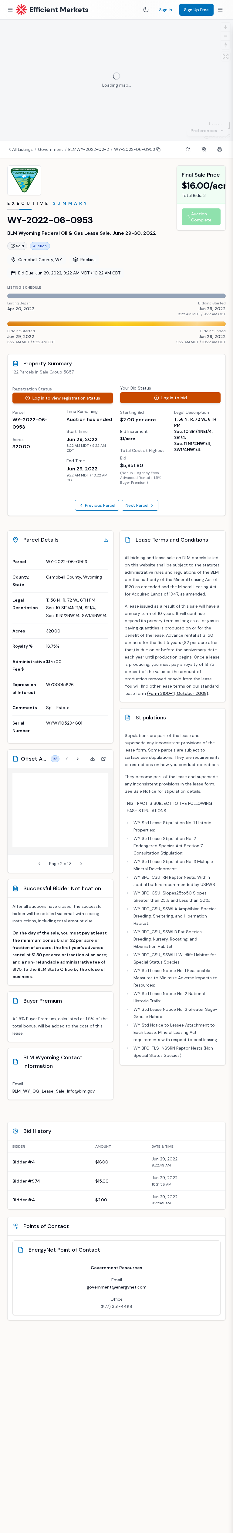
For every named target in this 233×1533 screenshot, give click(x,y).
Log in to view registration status (66, 398)
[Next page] (81, 863)
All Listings (22, 149)
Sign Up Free (196, 9)
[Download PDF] (92, 759)
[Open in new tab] (103, 759)
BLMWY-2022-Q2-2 (88, 149)
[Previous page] (39, 863)
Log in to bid (174, 397)
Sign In (165, 9)
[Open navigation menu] (10, 9)
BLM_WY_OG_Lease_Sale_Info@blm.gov (53, 1091)
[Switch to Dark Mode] (146, 10)
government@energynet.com (117, 1287)
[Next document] (78, 759)
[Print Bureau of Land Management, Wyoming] (220, 149)
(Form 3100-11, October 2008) (177, 693)
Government (50, 149)
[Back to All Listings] (9, 149)
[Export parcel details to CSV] (105, 539)
